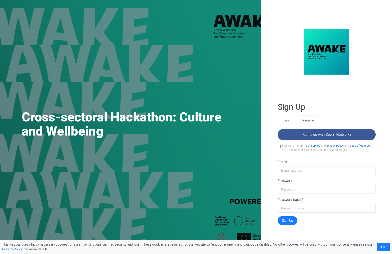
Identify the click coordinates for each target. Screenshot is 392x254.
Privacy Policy (12, 249)
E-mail (282, 162)
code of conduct (360, 145)
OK (383, 247)
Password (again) (290, 199)
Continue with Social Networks (326, 134)
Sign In (287, 120)
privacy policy (335, 145)
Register (308, 120)
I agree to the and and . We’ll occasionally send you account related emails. (326, 147)
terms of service (309, 145)
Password (285, 181)
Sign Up (287, 220)
